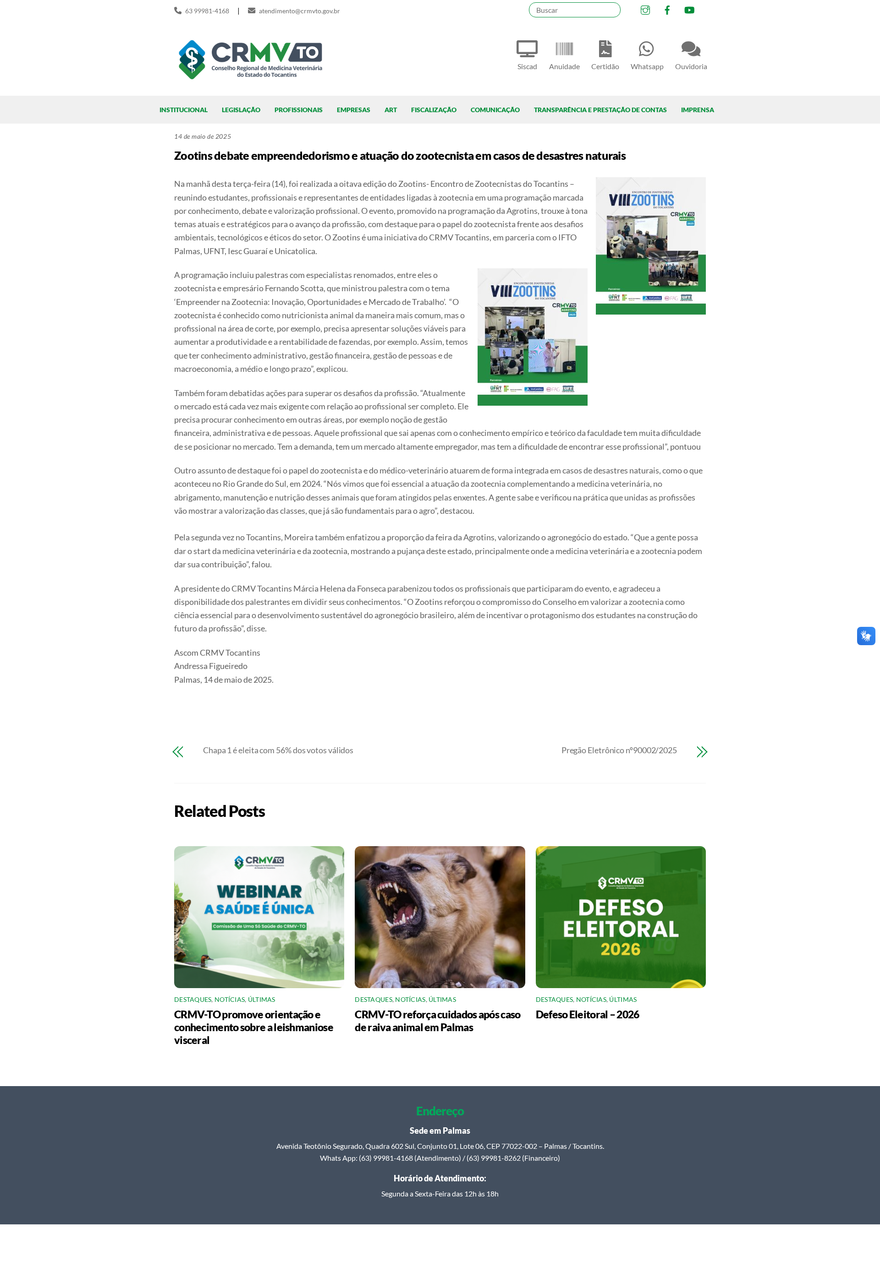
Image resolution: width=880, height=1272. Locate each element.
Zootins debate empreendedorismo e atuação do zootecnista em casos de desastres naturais (400, 155)
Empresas (353, 110)
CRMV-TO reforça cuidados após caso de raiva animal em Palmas (437, 1020)
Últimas (261, 999)
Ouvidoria (691, 66)
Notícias (229, 999)
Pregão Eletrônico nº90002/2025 (619, 750)
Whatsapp (647, 66)
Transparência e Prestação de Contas (600, 110)
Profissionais (299, 110)
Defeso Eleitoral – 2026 (587, 1014)
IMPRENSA (697, 110)
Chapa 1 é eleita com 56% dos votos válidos (278, 750)
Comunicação (495, 110)
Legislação (241, 110)
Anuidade (564, 66)
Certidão (605, 66)
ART (391, 110)
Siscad (527, 66)
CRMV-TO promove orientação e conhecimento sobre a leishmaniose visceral (253, 1027)
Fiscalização (433, 110)
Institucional (184, 110)
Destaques (192, 999)
